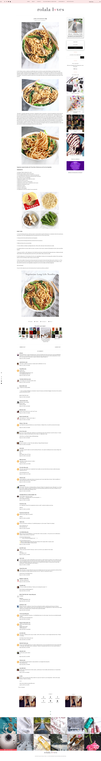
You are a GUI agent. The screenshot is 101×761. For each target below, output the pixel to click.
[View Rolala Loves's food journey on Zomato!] (75, 172)
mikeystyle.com (23, 462)
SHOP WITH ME (70, 1)
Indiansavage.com (23, 627)
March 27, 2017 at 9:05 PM (25, 574)
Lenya (21, 448)
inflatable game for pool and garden (32, 497)
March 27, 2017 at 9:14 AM (25, 427)
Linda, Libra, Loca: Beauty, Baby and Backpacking (29, 436)
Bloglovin (21, 598)
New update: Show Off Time (25, 454)
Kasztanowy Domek (23, 512)
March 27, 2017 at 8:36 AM (25, 396)
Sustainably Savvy (28, 573)
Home (28, 1)
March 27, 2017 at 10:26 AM (25, 444)
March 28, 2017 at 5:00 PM (25, 656)
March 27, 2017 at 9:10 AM (25, 412)
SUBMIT (75, 47)
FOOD (33, 17)
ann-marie (21, 632)
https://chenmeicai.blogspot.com (28, 538)
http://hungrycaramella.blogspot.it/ (26, 589)
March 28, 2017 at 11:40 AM (25, 639)
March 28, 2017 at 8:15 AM (25, 601)
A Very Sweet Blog (23, 613)
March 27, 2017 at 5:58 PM (25, 554)
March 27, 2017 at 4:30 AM (25, 358)
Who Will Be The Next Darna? (31, 542)
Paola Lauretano (23, 400)
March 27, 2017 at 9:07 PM (25, 581)
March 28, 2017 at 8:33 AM (25, 610)
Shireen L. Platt (22, 423)
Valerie (21, 521)
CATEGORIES (61, 1)
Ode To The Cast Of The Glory (75, 131)
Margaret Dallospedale (24, 622)
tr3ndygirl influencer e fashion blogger (27, 494)
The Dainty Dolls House (24, 379)
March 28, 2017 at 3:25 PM (25, 647)
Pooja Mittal (22, 368)
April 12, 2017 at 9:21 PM (24, 684)
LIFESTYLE (36, 17)
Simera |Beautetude (23, 662)
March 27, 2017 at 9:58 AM (25, 437)
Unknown (21, 477)
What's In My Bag (75, 93)
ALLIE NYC (22, 547)
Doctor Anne (22, 431)
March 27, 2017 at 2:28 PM (25, 518)
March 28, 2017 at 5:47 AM (25, 590)
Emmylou (21, 485)
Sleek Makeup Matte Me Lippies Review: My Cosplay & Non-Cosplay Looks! (39, 541)
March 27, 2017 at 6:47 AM (25, 382)
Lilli (20, 353)
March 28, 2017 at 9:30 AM (25, 619)
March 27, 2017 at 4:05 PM (25, 528)
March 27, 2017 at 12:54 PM (25, 490)
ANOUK (21, 507)
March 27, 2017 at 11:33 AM (25, 481)
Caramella (21, 585)
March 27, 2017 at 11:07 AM (25, 463)
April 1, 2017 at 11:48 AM (24, 672)
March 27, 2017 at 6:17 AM (25, 375)
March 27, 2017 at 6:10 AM (25, 365)
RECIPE (46, 17)
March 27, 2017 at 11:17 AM (25, 473)
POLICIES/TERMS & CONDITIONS (49, 1)
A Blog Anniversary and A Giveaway (75, 112)
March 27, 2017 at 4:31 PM (25, 544)
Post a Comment (21, 687)
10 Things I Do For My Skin (75, 155)
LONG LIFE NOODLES (42, 17)
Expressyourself (23, 404)
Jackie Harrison (22, 362)
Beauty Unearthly (23, 416)
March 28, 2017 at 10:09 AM (25, 629)
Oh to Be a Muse (23, 467)
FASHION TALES (23, 643)
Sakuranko (22, 651)
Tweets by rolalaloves (75, 159)
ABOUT (33, 1)
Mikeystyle (22, 459)
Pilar (20, 441)
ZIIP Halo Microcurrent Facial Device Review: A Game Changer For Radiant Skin (45, 340)
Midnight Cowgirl (23, 578)
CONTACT (39, 1)
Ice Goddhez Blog (23, 532)
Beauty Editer (22, 385)
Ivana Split (22, 668)
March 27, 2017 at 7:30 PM (25, 564)
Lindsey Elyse (22, 568)
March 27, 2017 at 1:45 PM (25, 509)
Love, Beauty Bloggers (26, 390)
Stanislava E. (22, 604)
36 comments (43, 20)
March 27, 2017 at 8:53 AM (25, 406)
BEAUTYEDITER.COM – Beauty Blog (27, 594)
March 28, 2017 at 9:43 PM (25, 664)
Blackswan (22, 409)
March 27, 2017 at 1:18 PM (25, 500)
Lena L (21, 558)
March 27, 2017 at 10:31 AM (25, 455)
